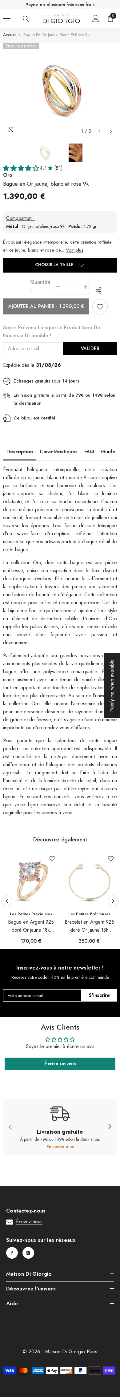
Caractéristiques (59, 451)
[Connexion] (95, 18)
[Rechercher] (26, 18)
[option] (60, 90)
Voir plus (74, 250)
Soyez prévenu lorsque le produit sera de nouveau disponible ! (51, 331)
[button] (99, 131)
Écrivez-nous (29, 1221)
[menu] (6, 18)
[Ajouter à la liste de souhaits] (100, 306)
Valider (90, 348)
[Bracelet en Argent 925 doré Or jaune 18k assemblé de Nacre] (89, 880)
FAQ (89, 451)
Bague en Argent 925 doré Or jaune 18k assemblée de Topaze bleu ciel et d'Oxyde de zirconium (31, 926)
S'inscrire (99, 995)
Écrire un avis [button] (60, 1063)
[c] (109, 1127)
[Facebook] (12, 1253)
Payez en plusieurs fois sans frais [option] (60, 4)
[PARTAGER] (97, 290)
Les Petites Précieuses (31, 914)
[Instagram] (28, 1253)
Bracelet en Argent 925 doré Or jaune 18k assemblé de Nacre (89, 926)
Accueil (9, 35)
